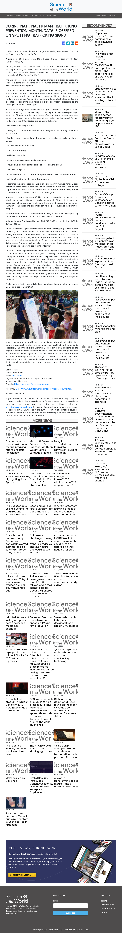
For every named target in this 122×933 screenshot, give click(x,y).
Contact (105, 912)
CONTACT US (49, 15)
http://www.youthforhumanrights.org (31, 384)
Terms (104, 900)
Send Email (16, 375)
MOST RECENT (22, 15)
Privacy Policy (107, 904)
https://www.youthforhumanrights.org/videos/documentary (43, 389)
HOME (10, 15)
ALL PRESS (36, 15)
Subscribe (70, 913)
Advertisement (108, 908)
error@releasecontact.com (19, 407)
